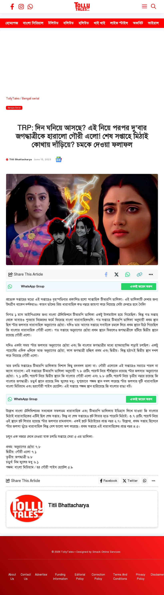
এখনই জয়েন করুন (138, 287)
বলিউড (68, 23)
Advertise (41, 574)
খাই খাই (99, 23)
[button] (153, 6)
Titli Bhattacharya (20, 159)
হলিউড (84, 23)
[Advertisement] (82, 66)
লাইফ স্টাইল (119, 23)
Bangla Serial (14, 107)
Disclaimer (157, 574)
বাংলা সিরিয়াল (33, 23)
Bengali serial (30, 98)
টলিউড (53, 23)
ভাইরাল (153, 23)
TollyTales (13, 98)
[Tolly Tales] (82, 6)
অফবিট (138, 23)
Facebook (110, 480)
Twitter (132, 480)
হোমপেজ (11, 23)
